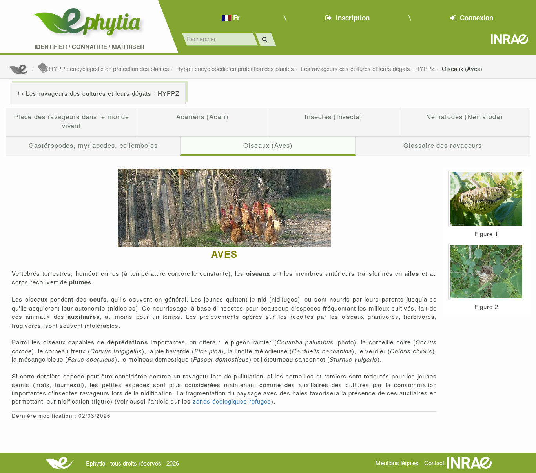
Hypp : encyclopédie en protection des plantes (235, 68)
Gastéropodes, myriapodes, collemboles (93, 145)
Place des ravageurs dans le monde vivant (71, 121)
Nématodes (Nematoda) (464, 116)
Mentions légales (397, 462)
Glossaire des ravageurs (442, 145)
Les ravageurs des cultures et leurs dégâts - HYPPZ (368, 68)
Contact (434, 462)
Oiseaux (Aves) (462, 68)
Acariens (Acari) (202, 116)
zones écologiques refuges (232, 401)
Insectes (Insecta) (333, 116)
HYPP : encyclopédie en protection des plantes (109, 68)
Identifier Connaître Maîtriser (89, 47)
